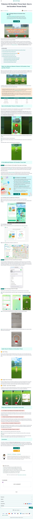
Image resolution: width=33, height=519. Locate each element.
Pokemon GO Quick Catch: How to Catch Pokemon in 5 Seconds (12, 469)
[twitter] (23, 503)
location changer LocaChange (17, 444)
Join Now (30, 507)
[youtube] (25, 503)
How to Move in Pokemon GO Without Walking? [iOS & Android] (12, 468)
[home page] (16, 0)
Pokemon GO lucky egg (18, 90)
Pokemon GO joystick (11, 172)
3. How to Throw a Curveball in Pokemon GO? (10, 60)
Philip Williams (25, 10)
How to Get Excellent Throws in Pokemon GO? (9, 51)
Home (3, 10)
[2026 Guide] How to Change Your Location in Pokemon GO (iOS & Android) (14, 470)
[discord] (30, 503)
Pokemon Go (6, 10)
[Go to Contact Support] (32, 508)
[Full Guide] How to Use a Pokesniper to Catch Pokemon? (11, 471)
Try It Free (15, 21)
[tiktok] (27, 503)
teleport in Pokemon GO (12, 16)
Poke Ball (26, 85)
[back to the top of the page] (32, 510)
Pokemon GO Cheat (14, 44)
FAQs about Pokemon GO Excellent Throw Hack (9, 56)
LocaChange (10, 168)
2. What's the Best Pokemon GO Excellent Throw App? (11, 59)
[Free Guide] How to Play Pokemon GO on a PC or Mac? (11, 472)
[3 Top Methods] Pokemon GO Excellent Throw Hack (9, 53)
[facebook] (29, 503)
